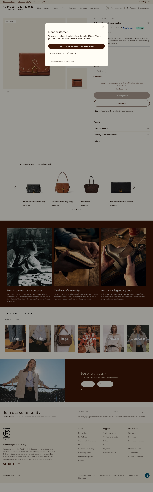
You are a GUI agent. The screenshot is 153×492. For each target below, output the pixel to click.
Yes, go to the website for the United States (76, 46)
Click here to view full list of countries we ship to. (61, 61)
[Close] (103, 27)
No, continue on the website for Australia (62, 53)
